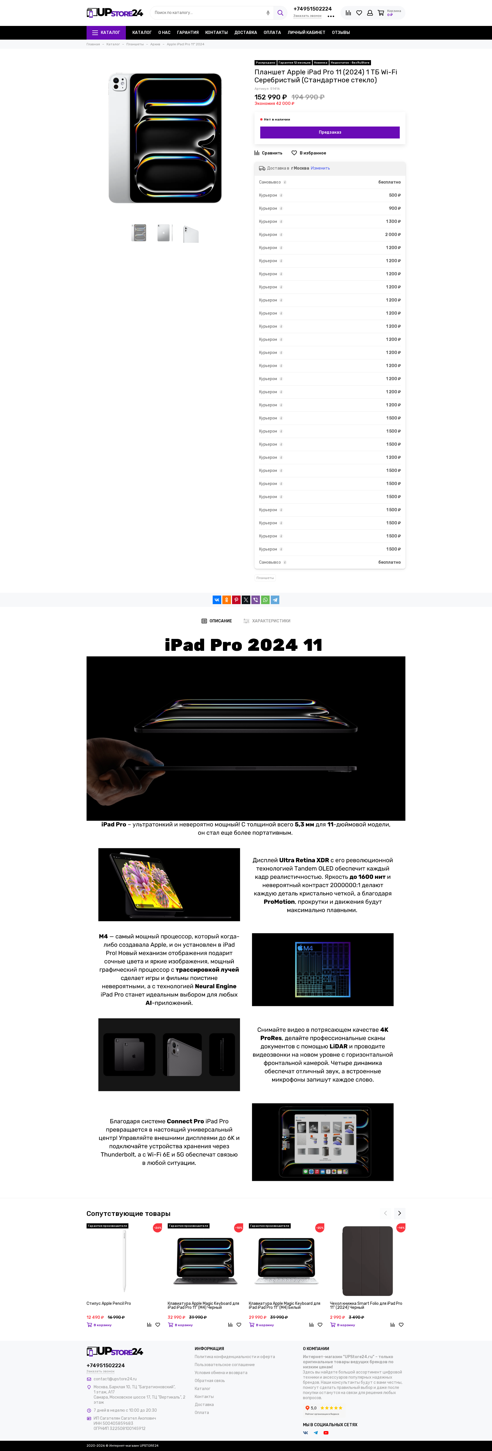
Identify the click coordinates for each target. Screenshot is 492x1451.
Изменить (320, 168)
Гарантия (188, 32)
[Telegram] (275, 600)
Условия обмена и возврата (221, 1372)
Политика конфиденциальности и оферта (235, 1356)
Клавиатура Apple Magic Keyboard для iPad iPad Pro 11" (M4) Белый (284, 1306)
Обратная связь (210, 1380)
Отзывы (341, 32)
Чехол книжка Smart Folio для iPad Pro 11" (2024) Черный (366, 1306)
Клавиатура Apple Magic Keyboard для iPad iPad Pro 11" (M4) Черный (203, 1306)
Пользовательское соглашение (225, 1364)
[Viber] (255, 600)
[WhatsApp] (265, 600)
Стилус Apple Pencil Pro (109, 1304)
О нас (164, 32)
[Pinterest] (236, 600)
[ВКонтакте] (217, 600)
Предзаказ (330, 132)
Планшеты (265, 578)
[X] (246, 600)
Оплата (272, 32)
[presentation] (385, 1213)
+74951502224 (313, 9)
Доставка (245, 32)
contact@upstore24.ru (115, 1379)
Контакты (216, 32)
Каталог (110, 32)
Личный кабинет (306, 32)
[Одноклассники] (226, 600)
